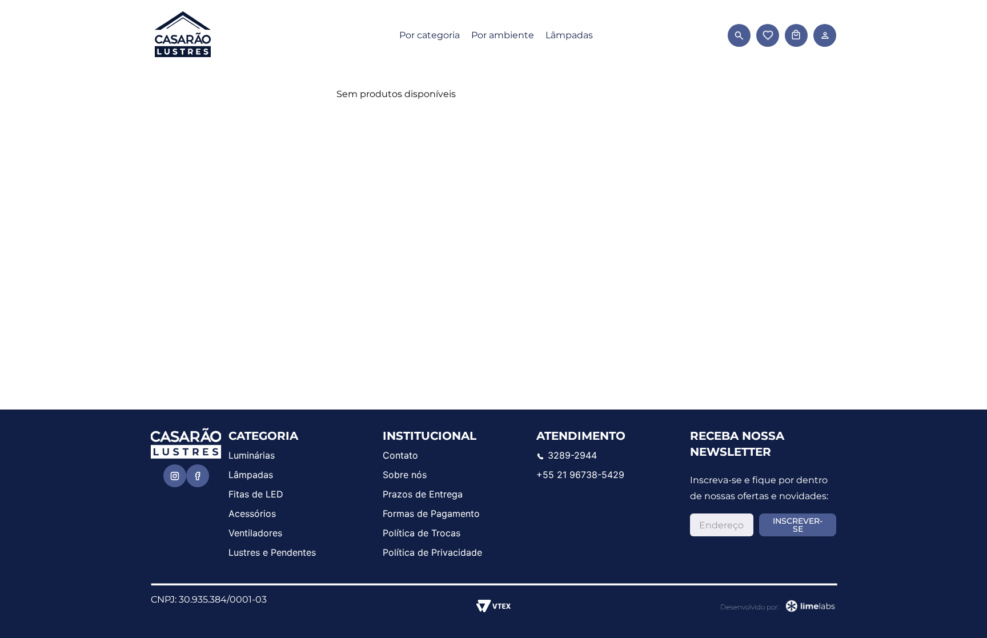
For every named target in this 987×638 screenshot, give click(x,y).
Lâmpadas (569, 35)
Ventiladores (255, 533)
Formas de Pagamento (431, 513)
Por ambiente (502, 35)
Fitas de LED (255, 494)
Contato (400, 455)
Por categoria (429, 35)
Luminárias (251, 455)
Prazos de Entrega (423, 494)
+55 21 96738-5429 (580, 474)
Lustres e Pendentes (272, 552)
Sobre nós (405, 474)
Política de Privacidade (432, 552)
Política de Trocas (421, 533)
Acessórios (252, 513)
